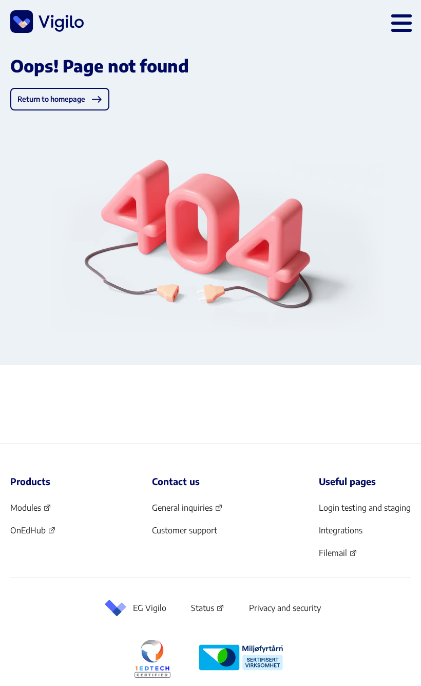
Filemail (338, 556)
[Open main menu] (399, 21)
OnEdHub (33, 533)
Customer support (184, 530)
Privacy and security (285, 608)
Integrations (340, 530)
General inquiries (187, 511)
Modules (30, 511)
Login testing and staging (365, 508)
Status (207, 610)
